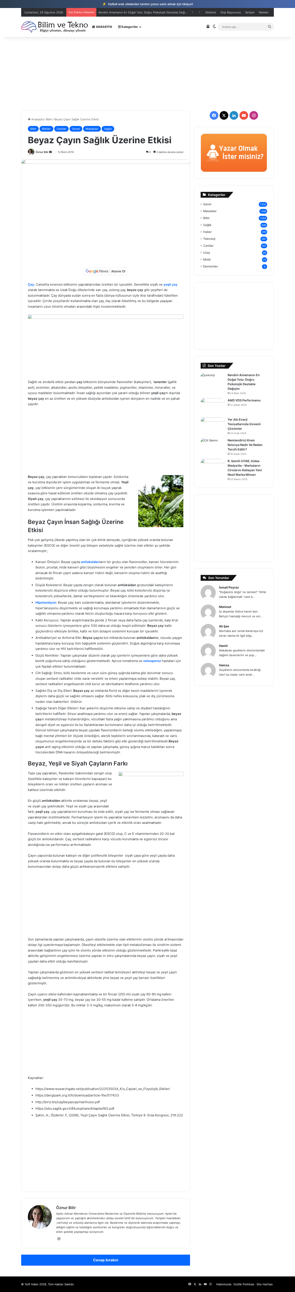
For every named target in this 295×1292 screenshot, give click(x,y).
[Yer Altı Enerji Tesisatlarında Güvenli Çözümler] (212, 425)
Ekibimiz (210, 12)
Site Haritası (265, 1284)
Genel (76, 128)
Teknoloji (209, 238)
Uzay (206, 252)
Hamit (223, 646)
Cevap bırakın (105, 1260)
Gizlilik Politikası (243, 1284)
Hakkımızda (223, 1284)
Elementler (210, 266)
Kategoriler (129, 27)
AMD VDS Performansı (244, 400)
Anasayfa (37, 119)
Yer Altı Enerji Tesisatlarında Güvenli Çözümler (244, 424)
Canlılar (61, 128)
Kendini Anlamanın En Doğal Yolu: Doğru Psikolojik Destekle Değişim (144, 12)
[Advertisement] (147, 73)
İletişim (250, 12)
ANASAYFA (103, 27)
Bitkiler (46, 128)
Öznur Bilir (42, 152)
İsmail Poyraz (229, 587)
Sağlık (108, 128)
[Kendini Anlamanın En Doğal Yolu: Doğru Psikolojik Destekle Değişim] (212, 381)
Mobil (207, 259)
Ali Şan (224, 626)
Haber (207, 232)
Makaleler (92, 128)
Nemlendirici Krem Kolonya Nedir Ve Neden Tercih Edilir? (245, 444)
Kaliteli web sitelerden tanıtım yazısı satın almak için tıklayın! (147, 4)
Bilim (49, 119)
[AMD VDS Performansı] (212, 406)
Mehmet (225, 607)
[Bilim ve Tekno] (55, 27)
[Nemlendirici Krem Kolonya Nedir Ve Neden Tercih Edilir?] (212, 446)
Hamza (224, 665)
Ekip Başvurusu (230, 12)
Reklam (263, 12)
